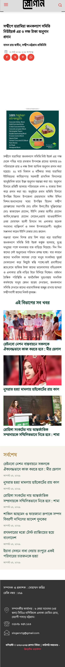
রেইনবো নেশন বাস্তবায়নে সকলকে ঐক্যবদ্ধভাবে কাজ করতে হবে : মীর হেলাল (32, 347)
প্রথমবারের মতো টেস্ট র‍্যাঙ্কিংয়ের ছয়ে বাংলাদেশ (28, 535)
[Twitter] (14, 57)
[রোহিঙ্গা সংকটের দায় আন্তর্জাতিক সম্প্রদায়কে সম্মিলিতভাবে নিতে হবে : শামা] (32, 411)
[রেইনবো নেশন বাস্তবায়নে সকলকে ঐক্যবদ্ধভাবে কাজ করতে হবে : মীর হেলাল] (32, 325)
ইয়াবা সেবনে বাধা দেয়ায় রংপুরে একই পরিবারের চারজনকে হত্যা (28, 553)
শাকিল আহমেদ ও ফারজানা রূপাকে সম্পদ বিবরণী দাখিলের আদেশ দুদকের (32, 516)
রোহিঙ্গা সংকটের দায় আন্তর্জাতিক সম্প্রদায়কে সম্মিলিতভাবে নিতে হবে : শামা (31, 432)
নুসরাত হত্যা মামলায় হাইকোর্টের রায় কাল (31, 389)
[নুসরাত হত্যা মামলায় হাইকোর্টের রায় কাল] (32, 370)
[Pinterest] (22, 57)
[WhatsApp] (30, 57)
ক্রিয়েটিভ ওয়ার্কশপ (32, 649)
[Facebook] (6, 57)
